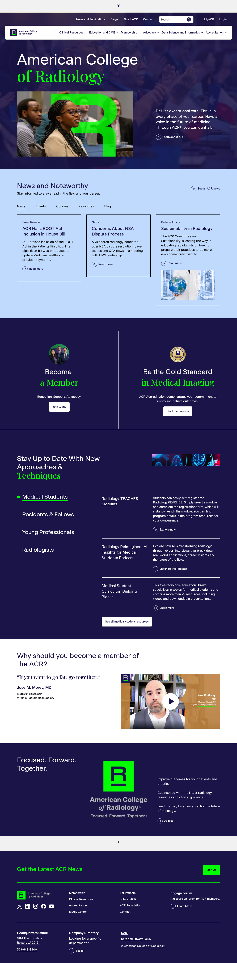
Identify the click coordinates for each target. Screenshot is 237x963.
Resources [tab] (86, 206)
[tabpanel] (118, 260)
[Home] (24, 32)
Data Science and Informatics (181, 32)
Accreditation (214, 32)
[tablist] (118, 206)
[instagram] (35, 906)
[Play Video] (170, 701)
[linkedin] (27, 906)
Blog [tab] (107, 206)
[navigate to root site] (40, 895)
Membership (129, 32)
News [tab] (21, 206)
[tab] (51, 496)
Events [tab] (41, 206)
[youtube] (51, 906)
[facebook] (43, 906)
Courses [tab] (62, 206)
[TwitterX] (19, 906)
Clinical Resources (71, 32)
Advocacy (149, 32)
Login (223, 19)
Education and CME (102, 32)
